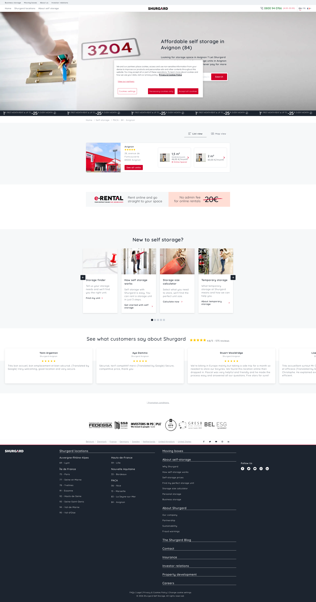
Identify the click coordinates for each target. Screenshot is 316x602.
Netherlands (149, 441)
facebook (203, 441)
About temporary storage (211, 302)
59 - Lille (116, 462)
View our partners (126, 81)
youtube (216, 441)
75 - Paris (64, 474)
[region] (158, 78)
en (300, 8)
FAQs (132, 592)
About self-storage (176, 459)
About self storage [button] (48, 8)
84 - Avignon (118, 502)
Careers (168, 583)
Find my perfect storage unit (178, 483)
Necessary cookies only (161, 91)
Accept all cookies (188, 91)
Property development (179, 574)
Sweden (136, 441)
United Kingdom (166, 441)
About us (44, 3)
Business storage (13, 3)
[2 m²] (223, 158)
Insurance (169, 557)
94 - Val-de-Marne (69, 507)
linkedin (228, 441)
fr (304, 8)
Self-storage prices (173, 477)
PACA (114, 480)
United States (184, 441)
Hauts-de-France (121, 457)
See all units (134, 167)
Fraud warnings (171, 531)
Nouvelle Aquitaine (123, 469)
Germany (124, 441)
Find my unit (93, 298)
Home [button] (8, 8)
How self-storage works (175, 472)
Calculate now (172, 301)
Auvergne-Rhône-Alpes (74, 457)
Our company (169, 515)
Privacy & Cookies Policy (155, 592)
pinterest (222, 441)
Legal (139, 592)
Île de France (67, 469)
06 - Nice (116, 485)
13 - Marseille (118, 491)
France (113, 441)
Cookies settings (127, 91)
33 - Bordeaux (119, 474)
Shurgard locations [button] (24, 8)
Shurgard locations (73, 451)
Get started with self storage (136, 306)
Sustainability (169, 526)
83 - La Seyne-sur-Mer (123, 496)
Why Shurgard (170, 466)
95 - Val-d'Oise (67, 512)
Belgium (90, 441)
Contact (168, 548)
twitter (210, 441)
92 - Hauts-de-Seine (70, 496)
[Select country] (308, 8)
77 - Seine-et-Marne (70, 479)
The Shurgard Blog (176, 540)
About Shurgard (174, 508)
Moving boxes (30, 3)
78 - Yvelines (66, 485)
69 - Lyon (64, 462)
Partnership (168, 520)
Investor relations (59, 3)
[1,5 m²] (187, 158)
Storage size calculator (175, 488)
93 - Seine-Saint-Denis (71, 501)
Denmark (102, 441)
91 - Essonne (66, 490)
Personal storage (171, 494)
